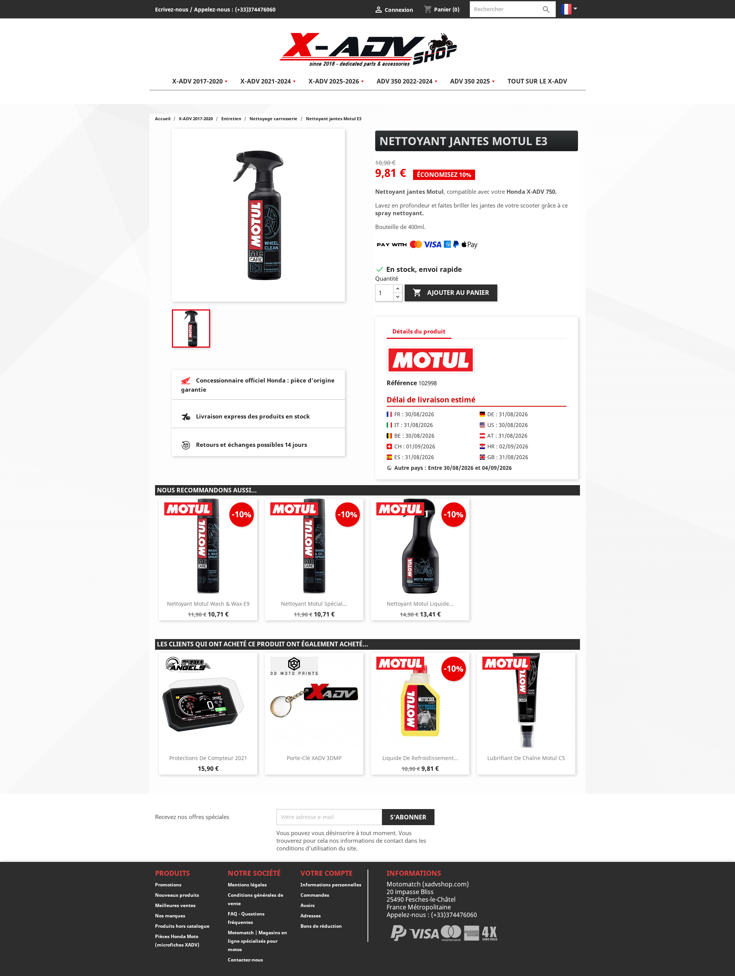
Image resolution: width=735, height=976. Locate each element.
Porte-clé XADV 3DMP (314, 758)
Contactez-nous (245, 959)
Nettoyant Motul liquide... (420, 603)
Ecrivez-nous (171, 9)
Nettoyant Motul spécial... (314, 603)
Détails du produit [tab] (419, 331)
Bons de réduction (321, 926)
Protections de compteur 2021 (208, 758)
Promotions (168, 884)
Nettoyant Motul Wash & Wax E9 (208, 603)
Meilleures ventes (175, 905)
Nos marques (170, 915)
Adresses (311, 915)
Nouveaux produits (177, 895)
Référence (402, 383)
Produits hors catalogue (182, 926)
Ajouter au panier (451, 292)
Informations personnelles (331, 884)
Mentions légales (247, 884)
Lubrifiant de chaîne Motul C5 (526, 758)
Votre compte (327, 873)
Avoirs (308, 905)
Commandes (315, 895)
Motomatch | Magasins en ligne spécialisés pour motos (257, 941)
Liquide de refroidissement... (420, 758)
